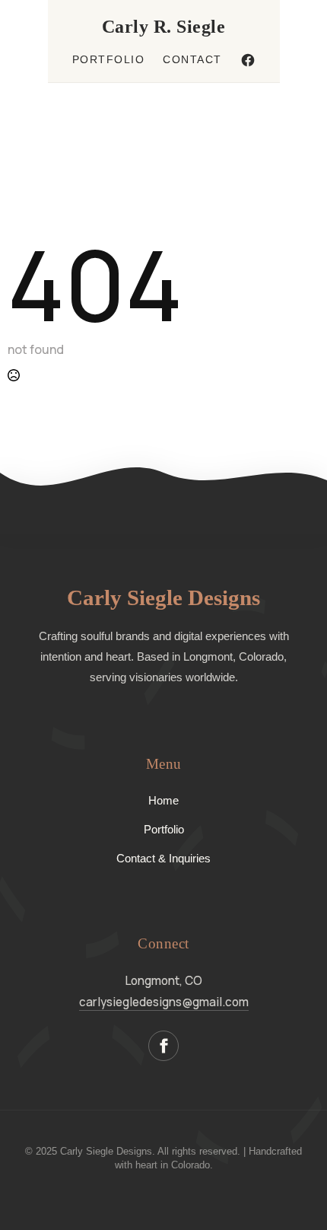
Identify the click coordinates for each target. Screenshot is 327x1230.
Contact (192, 59)
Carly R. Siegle (164, 27)
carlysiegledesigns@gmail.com (164, 1002)
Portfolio (108, 59)
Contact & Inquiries (163, 858)
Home (163, 800)
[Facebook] (248, 60)
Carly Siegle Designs (163, 597)
